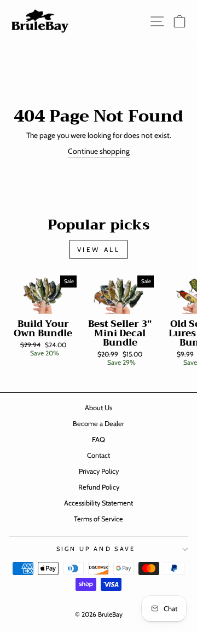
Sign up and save (96, 549)
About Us (98, 408)
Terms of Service (98, 519)
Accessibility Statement (98, 503)
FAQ (98, 439)
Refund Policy (98, 487)
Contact (98, 455)
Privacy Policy (99, 471)
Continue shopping (99, 151)
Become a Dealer (98, 424)
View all (98, 249)
